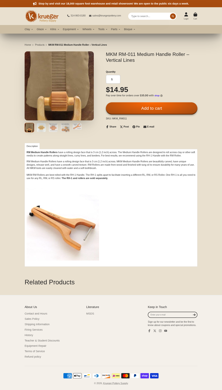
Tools (101, 29)
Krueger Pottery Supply (115, 383)
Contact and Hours (36, 313)
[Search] (173, 16)
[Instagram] (160, 330)
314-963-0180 (78, 15)
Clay (27, 29)
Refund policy (33, 356)
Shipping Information (37, 324)
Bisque (128, 29)
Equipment (69, 29)
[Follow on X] (154, 330)
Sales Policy (32, 318)
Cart (195, 16)
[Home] (43, 16)
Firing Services (34, 329)
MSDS (90, 313)
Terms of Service (35, 351)
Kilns (53, 29)
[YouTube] (165, 330)
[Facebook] (149, 330)
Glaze (40, 29)
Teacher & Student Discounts (42, 340)
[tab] (32, 146)
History (29, 335)
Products (40, 45)
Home (28, 45)
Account (186, 16)
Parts (114, 29)
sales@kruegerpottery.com (106, 15)
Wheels (87, 29)
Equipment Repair (35, 345)
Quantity (111, 72)
